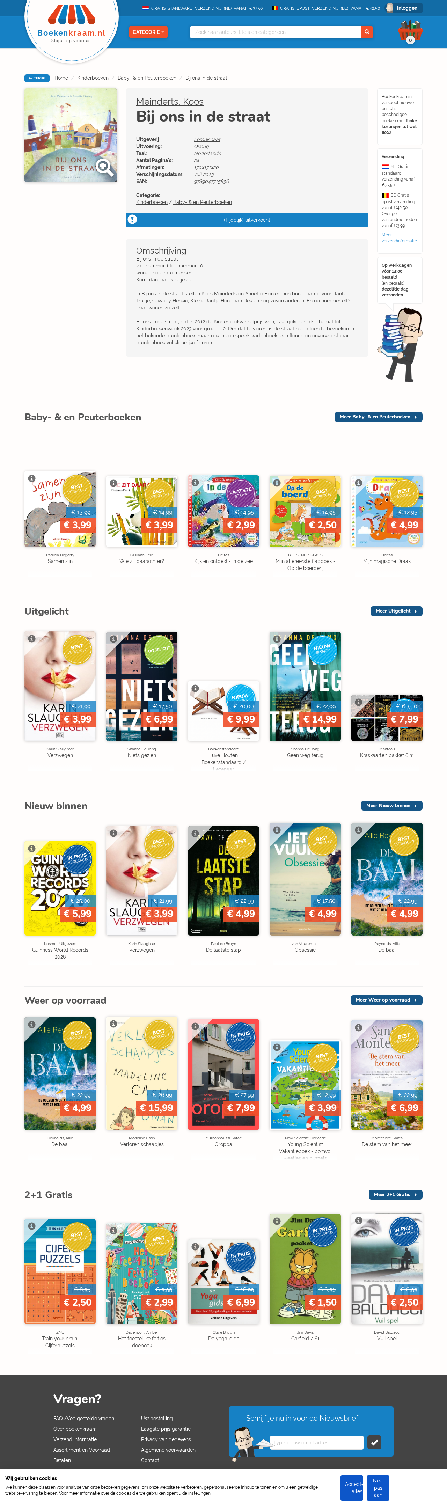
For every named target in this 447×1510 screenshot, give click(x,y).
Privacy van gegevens (166, 1439)
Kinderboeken (93, 78)
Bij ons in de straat (206, 78)
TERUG (39, 78)
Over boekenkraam (75, 1429)
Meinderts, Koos (170, 101)
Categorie (146, 32)
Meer (375, 416)
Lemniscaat (207, 139)
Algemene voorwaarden (168, 1450)
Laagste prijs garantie (166, 1429)
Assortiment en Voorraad (81, 1450)
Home (61, 78)
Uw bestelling (157, 1418)
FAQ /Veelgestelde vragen (83, 1418)
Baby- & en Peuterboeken (147, 78)
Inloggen (407, 8)
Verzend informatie (75, 1439)
